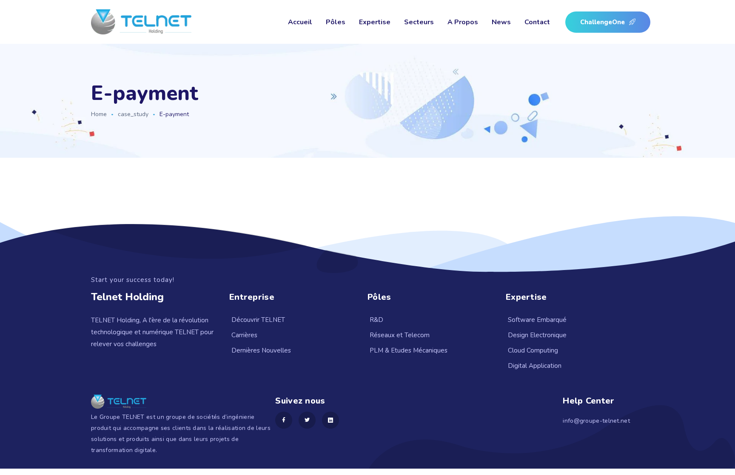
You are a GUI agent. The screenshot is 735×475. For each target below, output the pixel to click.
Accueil (300, 22)
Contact (537, 22)
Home (99, 114)
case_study (133, 114)
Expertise (374, 22)
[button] (607, 22)
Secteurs (419, 22)
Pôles (335, 22)
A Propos (462, 22)
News (501, 22)
